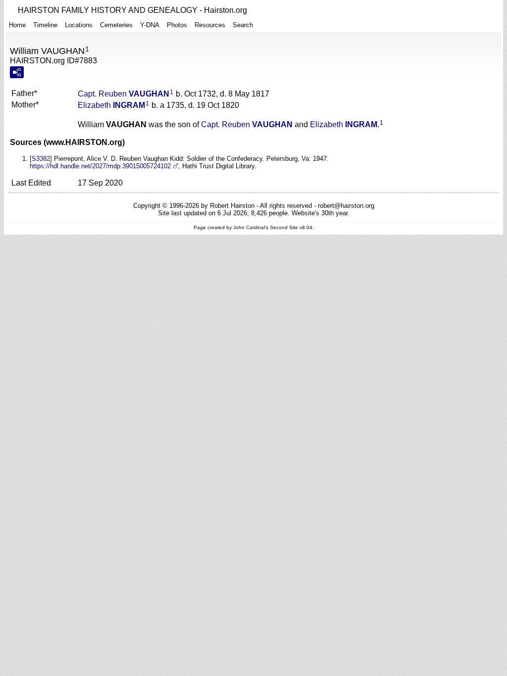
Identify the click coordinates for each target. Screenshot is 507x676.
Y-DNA (149, 25)
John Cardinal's (250, 227)
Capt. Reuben (123, 94)
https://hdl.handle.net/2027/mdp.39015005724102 (100, 166)
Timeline (45, 25)
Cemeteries (116, 25)
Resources (210, 25)
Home (17, 25)
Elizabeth (111, 105)
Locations (79, 25)
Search (243, 25)
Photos (177, 25)
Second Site (284, 227)
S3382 (41, 158)
